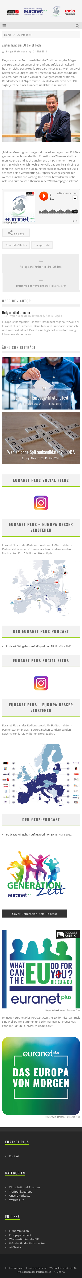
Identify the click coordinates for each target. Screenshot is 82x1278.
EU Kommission (19, 1231)
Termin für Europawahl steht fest (41, 397)
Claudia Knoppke (32, 403)
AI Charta (15, 1247)
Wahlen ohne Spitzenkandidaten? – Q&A (41, 451)
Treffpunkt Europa (20, 1191)
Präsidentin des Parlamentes (27, 1243)
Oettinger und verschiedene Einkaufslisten (41, 286)
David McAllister (16, 245)
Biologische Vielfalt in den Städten (41, 267)
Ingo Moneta (32, 458)
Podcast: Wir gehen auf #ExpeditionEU (30, 646)
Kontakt (14, 1156)
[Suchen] (78, 25)
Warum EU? (16, 1200)
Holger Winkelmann (16, 51)
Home (7, 35)
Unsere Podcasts (19, 1195)
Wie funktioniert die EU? (24, 1239)
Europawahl (42, 245)
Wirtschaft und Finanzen (24, 1187)
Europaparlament (20, 1235)
